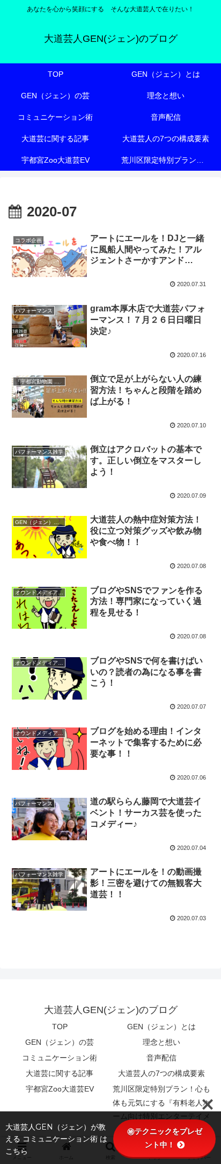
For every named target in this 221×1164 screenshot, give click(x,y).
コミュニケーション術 (59, 1057)
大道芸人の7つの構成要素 (161, 1073)
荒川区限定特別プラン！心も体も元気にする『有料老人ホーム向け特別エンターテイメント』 (161, 1109)
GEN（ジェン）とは (161, 1026)
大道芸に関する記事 (59, 1073)
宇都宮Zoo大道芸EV (60, 1089)
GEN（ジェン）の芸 (59, 1042)
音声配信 (161, 1057)
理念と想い (161, 1042)
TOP (60, 1026)
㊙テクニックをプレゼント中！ (164, 1138)
